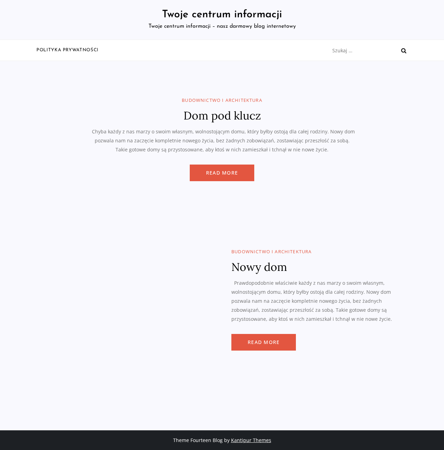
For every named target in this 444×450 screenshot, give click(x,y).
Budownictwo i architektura (222, 100)
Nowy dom (259, 267)
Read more (222, 172)
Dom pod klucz (222, 115)
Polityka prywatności (67, 50)
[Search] (404, 50)
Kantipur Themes (251, 440)
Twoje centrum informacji (222, 14)
